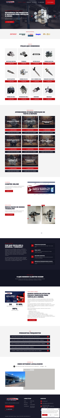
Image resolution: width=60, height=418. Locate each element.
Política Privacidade (53, 416)
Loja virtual (34, 2)
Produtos (20, 2)
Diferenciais (29, 2)
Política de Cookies (48, 416)
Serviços (24, 2)
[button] (31, 16)
